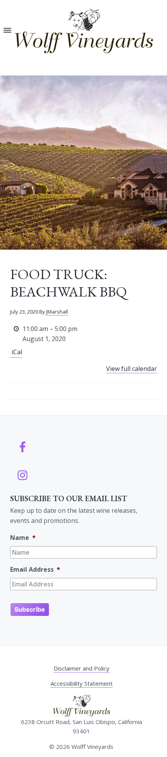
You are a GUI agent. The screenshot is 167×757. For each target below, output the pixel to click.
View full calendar (131, 368)
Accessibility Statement (81, 683)
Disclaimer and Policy (82, 668)
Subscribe (29, 609)
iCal (17, 352)
